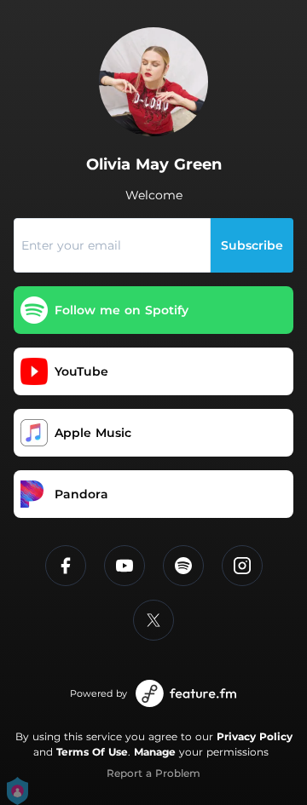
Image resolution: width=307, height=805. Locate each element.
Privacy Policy (255, 736)
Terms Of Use (92, 751)
